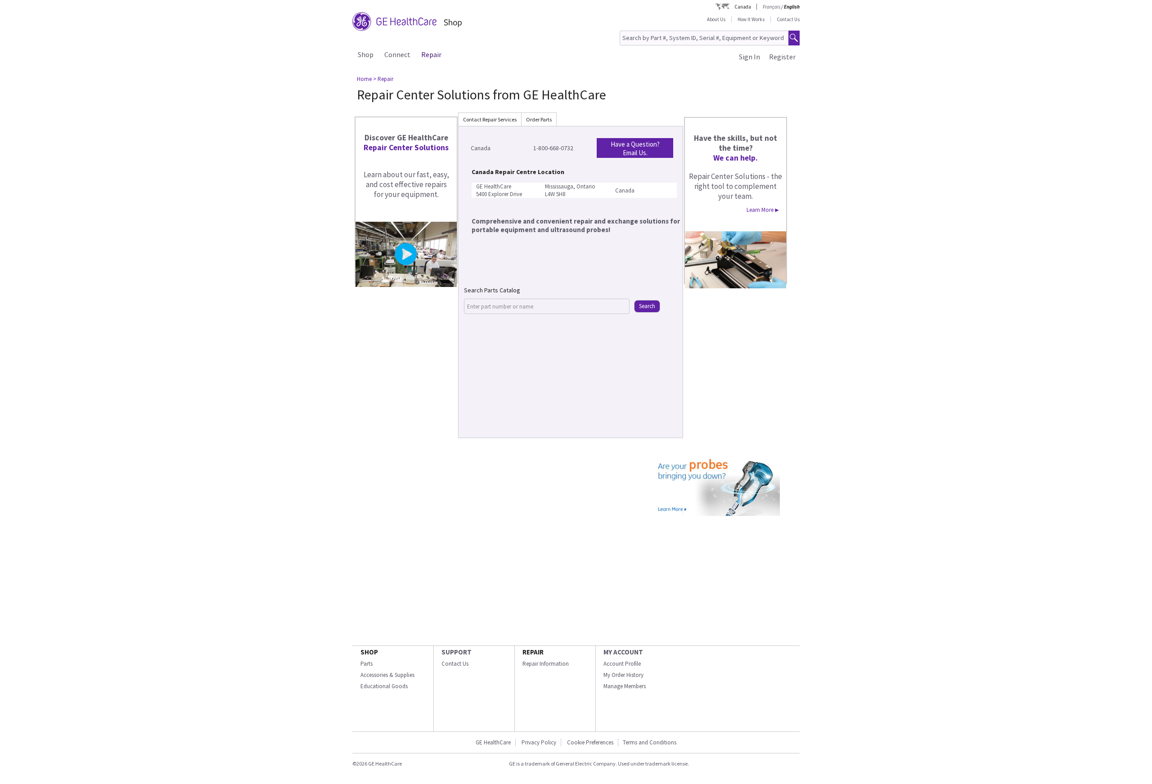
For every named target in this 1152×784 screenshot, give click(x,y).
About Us (716, 19)
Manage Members (624, 686)
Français (771, 7)
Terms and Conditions (649, 742)
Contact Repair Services (490, 119)
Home (364, 79)
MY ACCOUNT (623, 652)
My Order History (623, 675)
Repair (431, 54)
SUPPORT (456, 652)
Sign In (749, 56)
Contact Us (788, 19)
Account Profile (622, 664)
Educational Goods (384, 686)
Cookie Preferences (590, 742)
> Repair (383, 79)
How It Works (751, 19)
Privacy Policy (539, 742)
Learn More (763, 210)
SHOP (369, 652)
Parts (366, 664)
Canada (742, 7)
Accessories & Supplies (387, 675)
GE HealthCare (493, 742)
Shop (366, 54)
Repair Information (545, 664)
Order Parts (539, 119)
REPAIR (533, 652)
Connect (397, 54)
